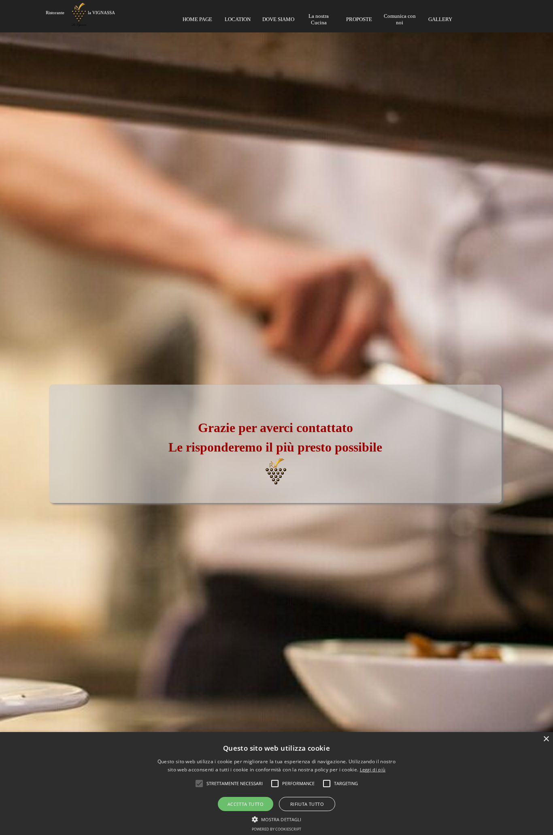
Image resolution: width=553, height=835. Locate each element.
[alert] (276, 783)
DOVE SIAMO (278, 19)
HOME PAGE (197, 19)
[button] (277, 818)
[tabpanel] (276, 368)
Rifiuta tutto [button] (307, 804)
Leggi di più (373, 769)
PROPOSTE (359, 19)
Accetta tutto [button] (246, 804)
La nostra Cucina (318, 19)
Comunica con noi (400, 19)
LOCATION (238, 19)
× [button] (546, 739)
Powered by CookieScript (276, 829)
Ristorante (55, 13)
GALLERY (440, 19)
